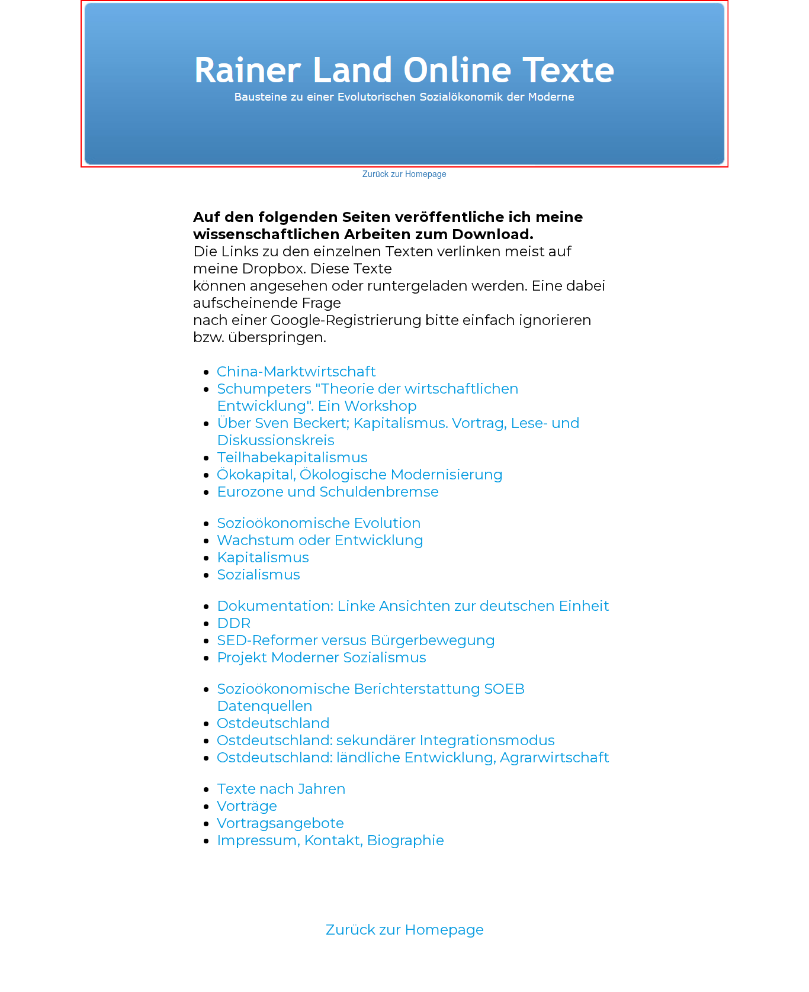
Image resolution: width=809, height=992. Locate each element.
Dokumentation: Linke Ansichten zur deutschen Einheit (413, 605)
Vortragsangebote (280, 823)
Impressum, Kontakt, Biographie (330, 840)
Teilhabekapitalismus (292, 457)
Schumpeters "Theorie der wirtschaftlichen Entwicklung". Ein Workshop (368, 397)
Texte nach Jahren (281, 788)
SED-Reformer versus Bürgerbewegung (356, 640)
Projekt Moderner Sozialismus (321, 657)
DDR (234, 623)
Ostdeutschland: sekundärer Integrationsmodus (386, 740)
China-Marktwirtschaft (296, 371)
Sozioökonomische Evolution (319, 523)
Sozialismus (258, 574)
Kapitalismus (263, 557)
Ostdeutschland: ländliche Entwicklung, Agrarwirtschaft (413, 757)
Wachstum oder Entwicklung (320, 540)
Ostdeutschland (273, 723)
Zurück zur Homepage (404, 173)
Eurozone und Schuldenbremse (328, 491)
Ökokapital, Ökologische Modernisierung (360, 474)
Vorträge (247, 805)
